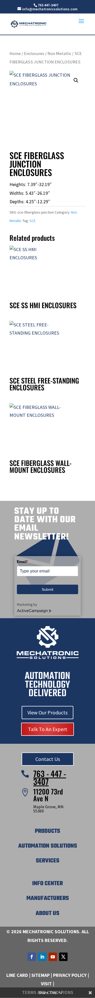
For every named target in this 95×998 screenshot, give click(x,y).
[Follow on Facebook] (31, 957)
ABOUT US (47, 913)
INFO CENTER (47, 883)
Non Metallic (59, 53)
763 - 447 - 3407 (49, 777)
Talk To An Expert (47, 729)
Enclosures (34, 53)
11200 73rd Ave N (48, 794)
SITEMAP (40, 975)
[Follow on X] (63, 957)
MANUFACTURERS (47, 898)
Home (15, 53)
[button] (76, 80)
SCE (33, 220)
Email (22, 562)
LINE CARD (17, 975)
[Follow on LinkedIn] (42, 957)
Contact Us (47, 759)
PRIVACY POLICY (70, 975)
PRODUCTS (47, 831)
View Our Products (47, 712)
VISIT (46, 984)
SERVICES (47, 860)
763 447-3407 (48, 5)
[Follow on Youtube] (53, 957)
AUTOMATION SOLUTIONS (47, 846)
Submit (47, 589)
